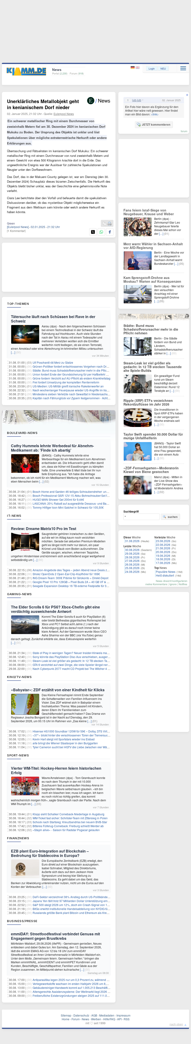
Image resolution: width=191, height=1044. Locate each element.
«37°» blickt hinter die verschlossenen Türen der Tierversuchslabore (76, 735)
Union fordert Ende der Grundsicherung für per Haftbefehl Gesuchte (75, 374)
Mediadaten (106, 1015)
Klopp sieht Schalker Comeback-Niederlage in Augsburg (68, 814)
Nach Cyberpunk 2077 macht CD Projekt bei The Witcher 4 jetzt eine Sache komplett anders (91, 669)
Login (152, 68)
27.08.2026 (132, 561)
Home (65, 1019)
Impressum (123, 1015)
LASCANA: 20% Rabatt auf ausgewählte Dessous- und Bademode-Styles (79, 503)
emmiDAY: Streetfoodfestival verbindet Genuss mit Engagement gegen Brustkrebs (55, 936)
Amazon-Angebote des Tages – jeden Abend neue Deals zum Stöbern (77, 570)
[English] (138, 67)
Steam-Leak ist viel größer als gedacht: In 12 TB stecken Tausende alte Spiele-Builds (86, 661)
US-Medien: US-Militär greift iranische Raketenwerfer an (68, 386)
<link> (155, 114)
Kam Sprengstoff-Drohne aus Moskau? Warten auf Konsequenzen (152, 279)
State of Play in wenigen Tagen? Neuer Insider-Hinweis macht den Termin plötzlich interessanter (93, 653)
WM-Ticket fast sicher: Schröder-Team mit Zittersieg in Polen (70, 818)
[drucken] (109, 224)
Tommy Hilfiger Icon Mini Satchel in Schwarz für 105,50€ (68, 507)
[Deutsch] (133, 67)
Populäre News (165, 572)
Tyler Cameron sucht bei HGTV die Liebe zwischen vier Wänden (73, 747)
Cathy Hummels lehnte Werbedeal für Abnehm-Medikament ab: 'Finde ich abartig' (52, 448)
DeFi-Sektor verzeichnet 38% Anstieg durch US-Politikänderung (73, 897)
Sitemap (66, 1015)
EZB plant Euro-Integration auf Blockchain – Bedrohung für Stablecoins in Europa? (50, 853)
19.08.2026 (163, 555)
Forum (76, 1019)
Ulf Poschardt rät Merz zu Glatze (53, 362)
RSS (127, 1019)
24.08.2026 (132, 572)
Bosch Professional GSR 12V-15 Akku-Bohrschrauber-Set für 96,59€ (76, 495)
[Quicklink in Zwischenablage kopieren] (104, 224)
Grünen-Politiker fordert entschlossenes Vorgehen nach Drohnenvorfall (77, 366)
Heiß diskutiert (165, 575)
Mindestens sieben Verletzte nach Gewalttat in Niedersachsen (72, 394)
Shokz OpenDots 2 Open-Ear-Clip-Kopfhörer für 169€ (66, 574)
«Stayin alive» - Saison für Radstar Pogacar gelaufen (66, 830)
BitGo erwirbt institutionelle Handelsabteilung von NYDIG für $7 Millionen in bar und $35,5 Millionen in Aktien (101, 909)
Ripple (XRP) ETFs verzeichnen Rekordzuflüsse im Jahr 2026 (148, 402)
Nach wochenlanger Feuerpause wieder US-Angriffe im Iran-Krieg (74, 390)
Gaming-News (19, 594)
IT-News (14, 515)
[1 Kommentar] (16, 231)
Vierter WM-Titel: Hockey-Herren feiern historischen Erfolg (56, 770)
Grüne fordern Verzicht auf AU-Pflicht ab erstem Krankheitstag (71, 378)
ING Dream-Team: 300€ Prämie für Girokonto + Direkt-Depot (70, 578)
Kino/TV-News (19, 677)
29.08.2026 (132, 553)
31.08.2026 (132, 541)
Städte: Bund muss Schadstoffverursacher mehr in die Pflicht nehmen (76, 370)
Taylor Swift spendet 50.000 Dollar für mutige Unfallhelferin (153, 436)
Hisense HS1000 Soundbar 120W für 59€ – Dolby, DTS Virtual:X (73, 731)
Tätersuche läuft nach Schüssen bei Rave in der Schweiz (53, 319)
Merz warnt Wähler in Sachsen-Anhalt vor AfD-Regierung (153, 246)
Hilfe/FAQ (109, 1019)
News (85, 1019)
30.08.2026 (132, 550)
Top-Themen (18, 303)
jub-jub (136, 100)
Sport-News (18, 755)
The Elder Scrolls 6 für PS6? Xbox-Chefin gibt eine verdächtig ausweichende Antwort (55, 609)
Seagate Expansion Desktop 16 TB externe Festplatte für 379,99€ (74, 586)
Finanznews (18, 838)
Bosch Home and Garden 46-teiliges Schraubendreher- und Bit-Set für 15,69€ (82, 491)
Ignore (173, 584)
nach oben (176, 1024)
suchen (172, 517)
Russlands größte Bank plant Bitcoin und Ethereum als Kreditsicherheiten (79, 913)
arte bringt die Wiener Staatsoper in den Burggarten (65, 743)
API (119, 1019)
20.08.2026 (163, 552)
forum (184, 131)
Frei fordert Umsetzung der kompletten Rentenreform (66, 382)
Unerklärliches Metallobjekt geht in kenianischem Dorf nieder (43, 104)
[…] (13, 352)
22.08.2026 (163, 545)
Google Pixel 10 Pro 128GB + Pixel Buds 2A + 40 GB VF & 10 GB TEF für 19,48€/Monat (88, 582)
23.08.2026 (163, 541)
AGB (94, 1015)
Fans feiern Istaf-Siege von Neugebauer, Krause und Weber (148, 212)
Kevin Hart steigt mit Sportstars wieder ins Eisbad (64, 739)
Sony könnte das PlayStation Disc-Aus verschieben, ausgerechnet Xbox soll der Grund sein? (91, 657)
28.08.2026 (132, 557)
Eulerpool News (64, 114)
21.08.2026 (163, 548)
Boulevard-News (22, 433)
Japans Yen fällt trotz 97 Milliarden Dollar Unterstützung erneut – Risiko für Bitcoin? (85, 901)
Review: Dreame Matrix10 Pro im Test (43, 528)
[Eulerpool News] (18, 227)
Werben (96, 1019)
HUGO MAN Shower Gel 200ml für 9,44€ (58, 499)
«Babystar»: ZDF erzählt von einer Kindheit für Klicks (58, 689)
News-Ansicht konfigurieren (171, 581)
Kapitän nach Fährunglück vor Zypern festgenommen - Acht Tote (73, 398)
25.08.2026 (132, 568)
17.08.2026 (163, 563)
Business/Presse (22, 921)
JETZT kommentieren (156, 124)
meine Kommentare (156, 584)
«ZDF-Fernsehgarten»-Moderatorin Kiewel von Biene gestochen (151, 470)
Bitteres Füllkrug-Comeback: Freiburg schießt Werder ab (68, 826)
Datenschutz (81, 1015)
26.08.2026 (132, 564)
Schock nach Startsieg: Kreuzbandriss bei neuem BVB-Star (70, 822)
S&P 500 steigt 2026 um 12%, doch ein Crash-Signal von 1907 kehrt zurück (80, 905)
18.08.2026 (163, 559)
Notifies (183, 584)
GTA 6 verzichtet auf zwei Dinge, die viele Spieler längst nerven (72, 665)
